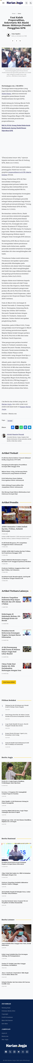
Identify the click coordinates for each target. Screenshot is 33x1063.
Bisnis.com (5, 1036)
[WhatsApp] (27, 1051)
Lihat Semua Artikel (9, 682)
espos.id (4, 1033)
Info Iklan (5, 1023)
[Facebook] (6, 1051)
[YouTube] (18, 1051)
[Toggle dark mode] (30, 3)
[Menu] (3, 3)
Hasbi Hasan (6, 93)
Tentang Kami (6, 1007)
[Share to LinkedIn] (25, 427)
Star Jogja (5, 1039)
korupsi (10, 420)
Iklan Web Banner (7, 1020)
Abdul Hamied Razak (15, 434)
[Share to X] (17, 427)
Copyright (5, 1014)
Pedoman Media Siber (8, 1011)
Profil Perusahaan (7, 1017)
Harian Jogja (7, 404)
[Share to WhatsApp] (21, 427)
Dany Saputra (16, 34)
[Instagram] (14, 1051)
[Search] (26, 3)
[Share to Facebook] (12, 427)
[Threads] (23, 1051)
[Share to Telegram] (29, 427)
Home (13, 13)
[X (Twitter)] (10, 1051)
